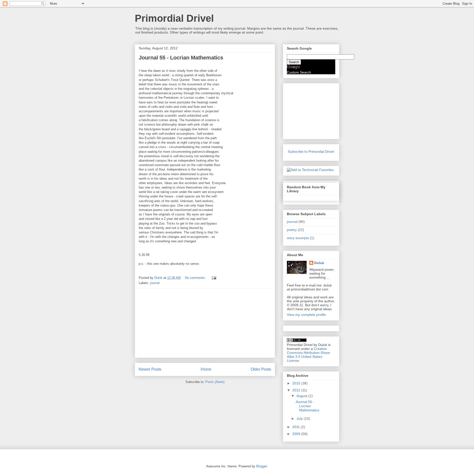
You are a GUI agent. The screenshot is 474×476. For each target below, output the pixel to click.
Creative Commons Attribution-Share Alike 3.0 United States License (308, 354)
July (300, 418)
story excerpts (298, 238)
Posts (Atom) (214, 382)
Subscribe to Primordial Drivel (311, 151)
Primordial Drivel (174, 18)
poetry (292, 230)
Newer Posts (150, 369)
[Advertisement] (205, 323)
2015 (296, 383)
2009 (296, 434)
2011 (296, 427)
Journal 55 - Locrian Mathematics (181, 58)
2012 (296, 390)
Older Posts (261, 369)
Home (206, 369)
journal (154, 283)
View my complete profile (306, 315)
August (302, 396)
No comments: (196, 278)
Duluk (319, 263)
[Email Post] (213, 278)
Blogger (261, 466)
